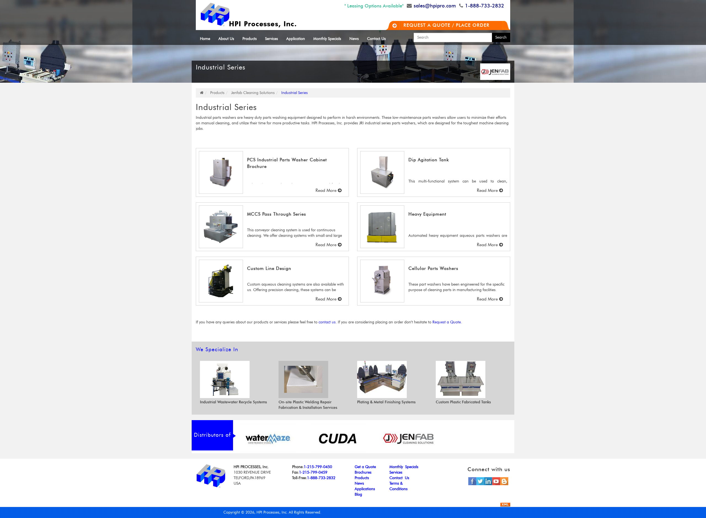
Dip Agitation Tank (428, 160)
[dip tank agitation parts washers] (382, 172)
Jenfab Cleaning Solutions (253, 93)
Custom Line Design (269, 268)
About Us (226, 39)
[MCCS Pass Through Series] (221, 226)
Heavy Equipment (427, 214)
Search (501, 37)
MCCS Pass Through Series (276, 214)
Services (271, 39)
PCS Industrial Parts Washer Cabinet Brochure (287, 163)
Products (249, 39)
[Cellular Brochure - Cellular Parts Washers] (382, 281)
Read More (326, 190)
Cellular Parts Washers (433, 268)
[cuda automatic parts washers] (338, 438)
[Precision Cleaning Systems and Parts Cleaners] (221, 172)
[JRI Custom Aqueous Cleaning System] (221, 281)
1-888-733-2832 (484, 6)
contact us (327, 322)
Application (295, 39)
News (354, 39)
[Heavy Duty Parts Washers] (382, 226)
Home (205, 39)
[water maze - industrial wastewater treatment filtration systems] (268, 438)
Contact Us (376, 39)
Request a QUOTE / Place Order (446, 25)
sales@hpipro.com (435, 6)
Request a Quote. (447, 322)
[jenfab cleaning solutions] (408, 438)
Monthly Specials (327, 39)
